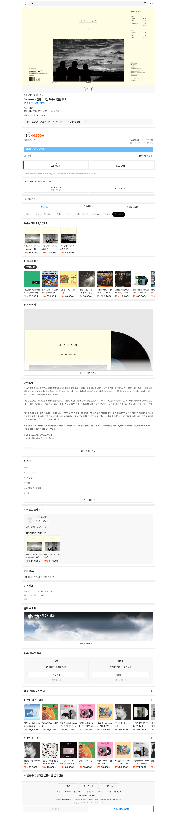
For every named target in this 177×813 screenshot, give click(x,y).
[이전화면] (25, 3)
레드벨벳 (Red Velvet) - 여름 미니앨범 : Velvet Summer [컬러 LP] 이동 (105, 717)
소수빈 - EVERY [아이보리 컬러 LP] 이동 (141, 717)
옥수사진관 (28, 107)
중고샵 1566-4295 (94, 792)
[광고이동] (145, 3)
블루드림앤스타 (30, 111)
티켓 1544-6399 (79, 792)
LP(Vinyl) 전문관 (39, 577)
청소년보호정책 (80, 799)
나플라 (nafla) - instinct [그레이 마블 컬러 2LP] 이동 (68, 717)
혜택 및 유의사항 (56, 680)
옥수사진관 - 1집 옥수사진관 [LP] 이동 (68, 240)
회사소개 (96, 799)
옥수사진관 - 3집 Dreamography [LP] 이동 (32, 240)
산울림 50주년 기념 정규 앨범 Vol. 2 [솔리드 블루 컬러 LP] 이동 (50, 755)
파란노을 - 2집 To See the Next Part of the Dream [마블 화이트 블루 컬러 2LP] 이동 (32, 717)
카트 (151, 3)
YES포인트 (28, 140)
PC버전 (89, 799)
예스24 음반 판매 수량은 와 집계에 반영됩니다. (55, 121)
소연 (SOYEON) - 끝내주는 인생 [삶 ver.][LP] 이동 (87, 717)
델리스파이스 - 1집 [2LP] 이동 (50, 717)
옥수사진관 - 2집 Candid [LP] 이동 (50, 240)
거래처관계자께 (106, 799)
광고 (121, 799)
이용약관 (57, 799)
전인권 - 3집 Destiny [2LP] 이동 (123, 717)
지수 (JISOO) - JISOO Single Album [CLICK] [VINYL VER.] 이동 (68, 755)
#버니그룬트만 (30, 267)
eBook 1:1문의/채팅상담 (110, 792)
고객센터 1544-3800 (63, 792)
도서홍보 (115, 799)
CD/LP (28, 577)
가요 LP (51, 577)
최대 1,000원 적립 (143, 156)
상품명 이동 (32, 284)
